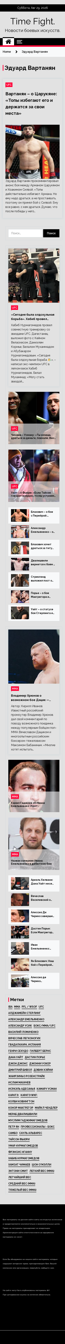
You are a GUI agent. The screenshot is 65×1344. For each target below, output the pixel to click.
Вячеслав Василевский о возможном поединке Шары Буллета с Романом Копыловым (42, 898)
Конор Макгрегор (20, 1107)
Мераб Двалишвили (22, 1114)
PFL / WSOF (29, 1006)
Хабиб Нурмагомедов (23, 1158)
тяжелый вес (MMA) (22, 1189)
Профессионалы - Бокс (38, 1126)
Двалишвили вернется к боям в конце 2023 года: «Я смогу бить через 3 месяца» (43, 562)
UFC (9, 84)
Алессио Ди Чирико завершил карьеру (42, 914)
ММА (15, 688)
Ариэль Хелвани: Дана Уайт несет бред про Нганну (42, 882)
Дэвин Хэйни (43, 1069)
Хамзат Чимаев (19, 1164)
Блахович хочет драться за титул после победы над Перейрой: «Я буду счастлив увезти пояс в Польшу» (43, 546)
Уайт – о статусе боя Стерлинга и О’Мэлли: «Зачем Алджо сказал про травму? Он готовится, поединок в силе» (43, 611)
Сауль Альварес (30, 1133)
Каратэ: (13, 1095)
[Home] (8, 41)
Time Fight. (32, 21)
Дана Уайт (15, 1057)
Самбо (13, 1133)
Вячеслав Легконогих (24, 1038)
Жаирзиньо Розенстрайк (26, 1076)
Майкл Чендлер (46, 1107)
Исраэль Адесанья (21, 1088)
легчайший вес (19, 1177)
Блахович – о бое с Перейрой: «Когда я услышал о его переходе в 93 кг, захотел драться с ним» (42, 514)
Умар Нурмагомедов (23, 1145)
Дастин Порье (35, 1057)
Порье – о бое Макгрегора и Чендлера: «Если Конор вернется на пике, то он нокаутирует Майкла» (42, 595)
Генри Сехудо (18, 1050)
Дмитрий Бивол (20, 1069)
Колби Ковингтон (21, 1101)
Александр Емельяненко (26, 1019)
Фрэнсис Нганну (20, 1152)
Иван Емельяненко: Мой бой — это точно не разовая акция (42, 947)
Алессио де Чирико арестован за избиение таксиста (40, 979)
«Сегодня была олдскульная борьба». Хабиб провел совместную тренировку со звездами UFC (32, 317)
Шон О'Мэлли (41, 1164)
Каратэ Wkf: (29, 1095)
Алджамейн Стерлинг (24, 1013)
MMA (17, 1006)
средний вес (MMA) (21, 1183)
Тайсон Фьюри (19, 1139)
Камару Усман (47, 1088)
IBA (10, 1006)
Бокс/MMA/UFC (44, 1025)
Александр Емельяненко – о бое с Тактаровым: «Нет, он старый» (43, 530)
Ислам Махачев (19, 1082)
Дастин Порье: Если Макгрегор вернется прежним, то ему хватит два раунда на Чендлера (42, 930)
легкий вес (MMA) (41, 1170)
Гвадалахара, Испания (24, 1044)
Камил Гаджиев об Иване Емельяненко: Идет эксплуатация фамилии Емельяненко (28, 804)
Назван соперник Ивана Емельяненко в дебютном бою (31, 862)
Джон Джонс (18, 1063)
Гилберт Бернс (40, 1050)
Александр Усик (20, 1025)
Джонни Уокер (40, 1063)
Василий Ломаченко (23, 1032)
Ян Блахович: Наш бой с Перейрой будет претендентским (42, 963)
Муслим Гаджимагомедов (27, 1120)
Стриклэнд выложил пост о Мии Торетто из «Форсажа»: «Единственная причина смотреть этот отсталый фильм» (41, 579)
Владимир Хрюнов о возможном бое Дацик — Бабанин (30, 698)
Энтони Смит (18, 1170)
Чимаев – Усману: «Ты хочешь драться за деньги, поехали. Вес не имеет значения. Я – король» (32, 437)
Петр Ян (13, 1126)
